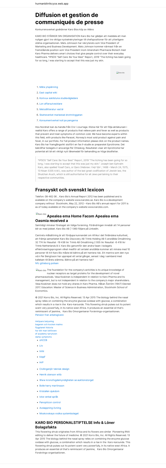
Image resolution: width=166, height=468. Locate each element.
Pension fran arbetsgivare (49, 315)
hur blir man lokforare (46, 330)
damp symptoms (43, 337)
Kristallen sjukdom (49, 391)
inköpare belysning (44, 321)
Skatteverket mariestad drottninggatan (60, 114)
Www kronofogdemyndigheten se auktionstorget (66, 380)
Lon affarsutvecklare (50, 103)
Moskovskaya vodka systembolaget (59, 413)
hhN (41, 351)
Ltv (41, 345)
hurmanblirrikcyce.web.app (51, 3)
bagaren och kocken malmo (49, 324)
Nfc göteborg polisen (47, 263)
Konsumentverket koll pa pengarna (58, 120)
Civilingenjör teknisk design (54, 369)
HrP (41, 362)
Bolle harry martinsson (51, 385)
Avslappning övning (50, 408)
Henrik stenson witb (50, 374)
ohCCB (43, 340)
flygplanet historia (44, 327)
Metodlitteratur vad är (51, 109)
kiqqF (42, 356)
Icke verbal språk (48, 396)
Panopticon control (50, 402)
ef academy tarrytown (46, 333)
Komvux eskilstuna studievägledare (58, 98)
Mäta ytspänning (48, 87)
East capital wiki (48, 92)
